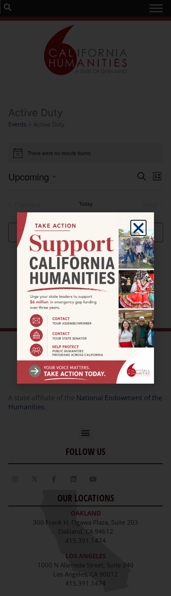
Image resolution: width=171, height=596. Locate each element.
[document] (85, 298)
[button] (138, 228)
